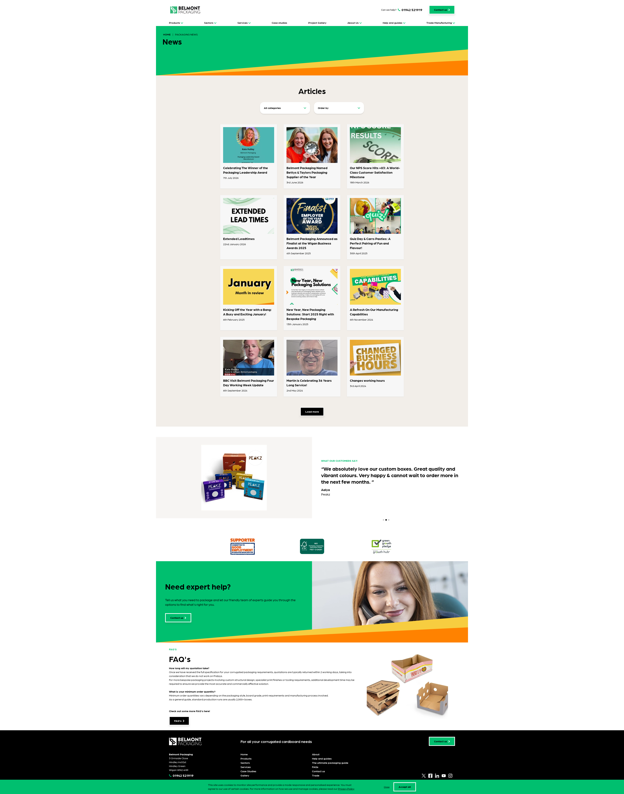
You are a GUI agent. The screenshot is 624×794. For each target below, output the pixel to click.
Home (167, 34)
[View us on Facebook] (430, 776)
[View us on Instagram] (450, 776)
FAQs (315, 766)
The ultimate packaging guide (330, 762)
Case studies (279, 22)
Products (174, 22)
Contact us (318, 771)
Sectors (208, 22)
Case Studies (248, 771)
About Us (353, 22)
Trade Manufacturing (439, 22)
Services (242, 22)
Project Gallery (317, 22)
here (206, 711)
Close (387, 787)
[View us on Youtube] (444, 776)
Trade (315, 775)
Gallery (244, 775)
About (315, 754)
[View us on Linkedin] (437, 776)
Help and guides (392, 22)
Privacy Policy (346, 788)
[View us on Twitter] (424, 776)
